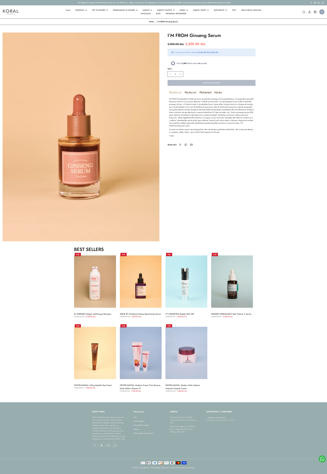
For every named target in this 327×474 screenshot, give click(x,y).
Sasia (170, 68)
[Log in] (309, 11)
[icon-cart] (315, 11)
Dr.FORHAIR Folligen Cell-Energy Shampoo (92, 314)
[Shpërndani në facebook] (180, 144)
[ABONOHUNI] (232, 417)
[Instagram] (315, 2)
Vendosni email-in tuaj (216, 417)
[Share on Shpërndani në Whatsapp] (186, 144)
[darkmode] (321, 11)
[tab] (175, 92)
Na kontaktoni (139, 421)
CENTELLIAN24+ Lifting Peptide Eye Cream (93, 385)
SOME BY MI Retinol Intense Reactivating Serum (140, 314)
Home (151, 21)
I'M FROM (173, 99)
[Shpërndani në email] (191, 144)
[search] (304, 11)
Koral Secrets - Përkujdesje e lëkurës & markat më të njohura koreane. (167, 467)
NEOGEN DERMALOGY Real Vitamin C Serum (231, 314)
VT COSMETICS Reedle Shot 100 (179, 314)
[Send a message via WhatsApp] (322, 458)
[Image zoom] (81, 136)
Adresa (136, 429)
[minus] (170, 74)
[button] (211, 83)
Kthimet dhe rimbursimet (143, 433)
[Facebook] (311, 2)
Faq (135, 417)
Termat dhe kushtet (141, 425)
